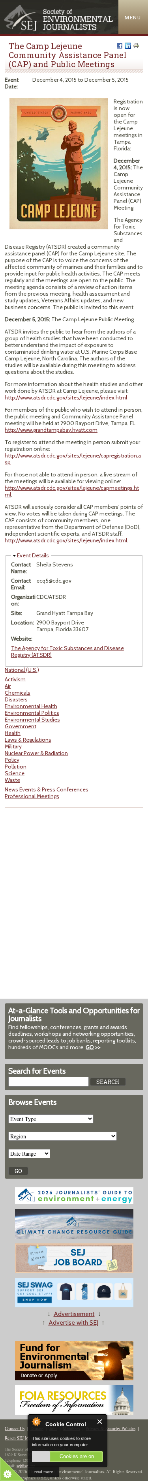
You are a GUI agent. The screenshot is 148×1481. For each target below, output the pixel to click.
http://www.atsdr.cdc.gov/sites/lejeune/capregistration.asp (73, 459)
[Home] (59, 29)
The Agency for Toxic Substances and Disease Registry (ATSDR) (67, 651)
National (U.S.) (22, 669)
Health (13, 733)
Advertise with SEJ (73, 1322)
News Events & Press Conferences (46, 789)
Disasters (16, 699)
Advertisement (74, 1314)
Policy (12, 759)
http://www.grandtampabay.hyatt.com (51, 429)
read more (43, 1471)
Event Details (33, 555)
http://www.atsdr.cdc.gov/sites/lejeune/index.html (66, 397)
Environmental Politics (32, 712)
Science (14, 773)
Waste (12, 780)
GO (90, 1047)
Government (20, 726)
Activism (15, 679)
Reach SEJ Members (23, 1438)
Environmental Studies (32, 719)
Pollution (15, 766)
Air (8, 686)
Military (13, 746)
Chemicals (17, 692)
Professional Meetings (32, 796)
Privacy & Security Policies (110, 1428)
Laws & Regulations (28, 739)
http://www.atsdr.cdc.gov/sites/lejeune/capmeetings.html (72, 491)
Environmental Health (31, 706)
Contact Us (14, 1428)
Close (100, 1421)
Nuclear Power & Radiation (36, 753)
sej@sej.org (26, 1465)
